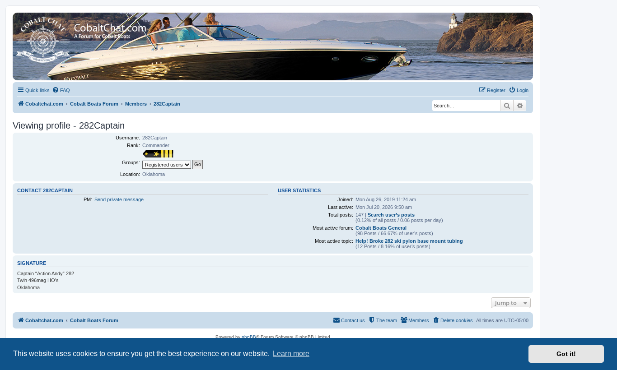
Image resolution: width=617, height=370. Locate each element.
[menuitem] (61, 90)
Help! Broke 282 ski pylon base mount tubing (409, 241)
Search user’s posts (391, 214)
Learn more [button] (291, 353)
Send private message (119, 199)
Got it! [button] (566, 353)
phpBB (249, 336)
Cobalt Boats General (381, 228)
